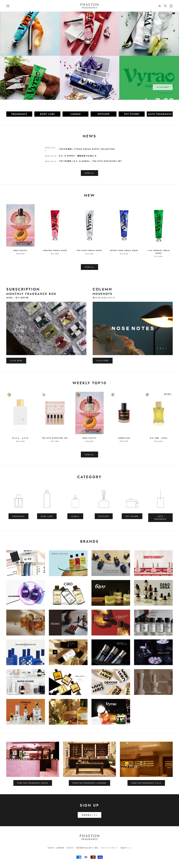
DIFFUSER (104, 516)
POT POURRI (132, 516)
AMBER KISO (124, 438)
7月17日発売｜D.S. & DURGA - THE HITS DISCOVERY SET (90, 161)
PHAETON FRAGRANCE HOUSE (32, 783)
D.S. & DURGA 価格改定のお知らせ (78, 155)
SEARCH (50, 847)
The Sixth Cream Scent (89, 250)
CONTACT (70, 847)
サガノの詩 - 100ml (159, 438)
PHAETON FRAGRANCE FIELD (146, 783)
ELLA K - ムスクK (20, 438)
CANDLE (75, 516)
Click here (16, 360)
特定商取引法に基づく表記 (87, 847)
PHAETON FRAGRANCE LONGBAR (89, 783)
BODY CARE (47, 516)
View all (89, 267)
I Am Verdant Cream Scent (158, 251)
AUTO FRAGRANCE (160, 517)
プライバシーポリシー (109, 847)
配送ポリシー (126, 847)
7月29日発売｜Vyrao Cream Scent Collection (87, 149)
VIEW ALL (89, 173)
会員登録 (60, 847)
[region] (89, 56)
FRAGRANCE (18, 516)
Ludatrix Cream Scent (55, 250)
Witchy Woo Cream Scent (124, 250)
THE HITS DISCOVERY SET (55, 438)
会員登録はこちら (90, 815)
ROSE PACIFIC (20, 250)
